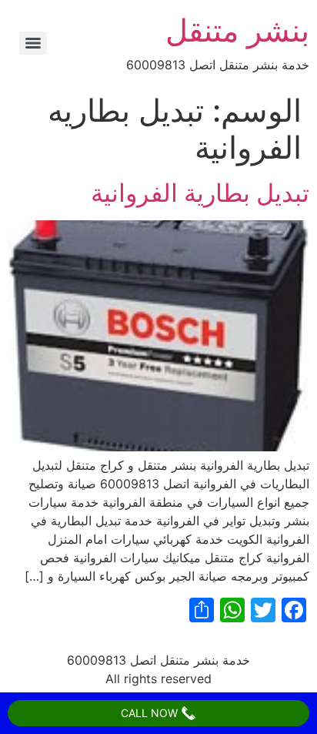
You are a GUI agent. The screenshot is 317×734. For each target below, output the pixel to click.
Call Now (151, 712)
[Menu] (33, 43)
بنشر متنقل (237, 30)
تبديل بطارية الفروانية (200, 193)
